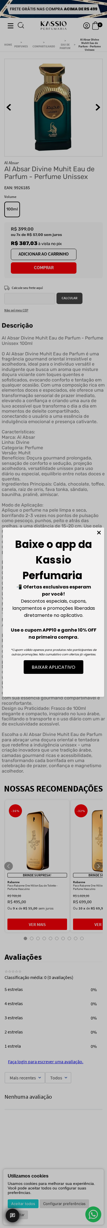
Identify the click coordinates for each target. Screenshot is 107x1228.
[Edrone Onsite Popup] (53, 614)
